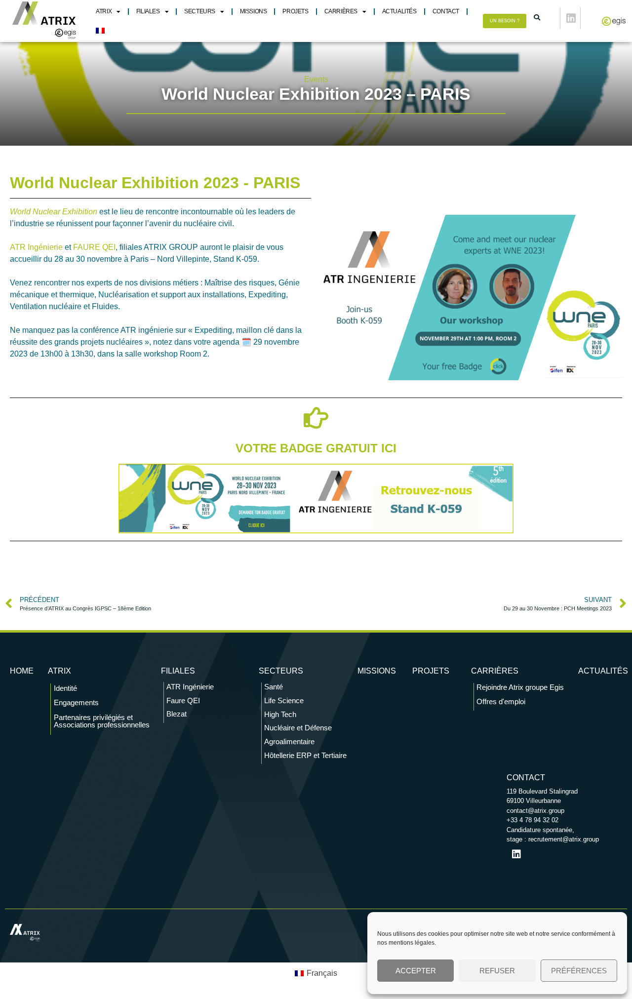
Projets (295, 11)
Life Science (284, 700)
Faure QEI (183, 700)
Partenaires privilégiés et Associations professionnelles (102, 721)
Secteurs (199, 11)
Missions (253, 11)
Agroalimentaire (289, 741)
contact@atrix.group (535, 810)
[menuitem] (100, 30)
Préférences (579, 970)
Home (22, 671)
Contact (446, 11)
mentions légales (411, 942)
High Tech (280, 714)
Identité (65, 688)
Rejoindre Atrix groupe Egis (520, 687)
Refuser (497, 970)
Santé (273, 686)
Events (316, 79)
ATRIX (59, 671)
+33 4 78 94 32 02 (532, 820)
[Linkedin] (571, 18)
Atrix (104, 11)
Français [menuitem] (322, 973)
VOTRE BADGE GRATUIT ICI (316, 448)
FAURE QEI (94, 247)
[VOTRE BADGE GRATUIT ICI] (316, 417)
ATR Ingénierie (36, 247)
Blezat (176, 714)
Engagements (76, 702)
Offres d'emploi (500, 701)
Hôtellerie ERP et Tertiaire (305, 755)
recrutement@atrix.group (563, 839)
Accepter (415, 970)
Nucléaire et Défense (298, 727)
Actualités (399, 11)
